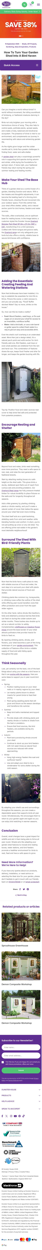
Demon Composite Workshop (17, 984)
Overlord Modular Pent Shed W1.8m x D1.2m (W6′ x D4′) (20, 224)
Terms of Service (13, 1080)
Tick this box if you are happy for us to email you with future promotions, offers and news (22, 1063)
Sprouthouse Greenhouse (15, 945)
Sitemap (4, 1172)
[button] (24, 4)
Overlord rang (10, 232)
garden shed (8, 157)
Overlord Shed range (10, 490)
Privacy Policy (14, 1172)
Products (32, 47)
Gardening (10, 47)
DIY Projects (32, 44)
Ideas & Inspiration (21, 47)
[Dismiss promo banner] (39, 11)
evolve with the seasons (20, 674)
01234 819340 (14, 882)
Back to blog (21, 895)
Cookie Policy (25, 1172)
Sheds (24, 44)
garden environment (25, 645)
